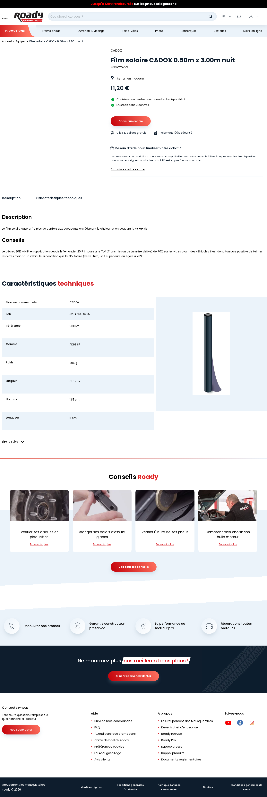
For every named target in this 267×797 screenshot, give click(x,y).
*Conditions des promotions (115, 734)
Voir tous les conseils (133, 567)
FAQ (97, 727)
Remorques (188, 31)
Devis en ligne (252, 31)
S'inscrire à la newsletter (133, 676)
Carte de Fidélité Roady (111, 740)
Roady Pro (168, 740)
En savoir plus (39, 544)
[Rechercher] (210, 16)
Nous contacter (21, 730)
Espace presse (172, 746)
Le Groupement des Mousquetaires (187, 721)
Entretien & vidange (91, 31)
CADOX (116, 50)
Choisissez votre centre (128, 169)
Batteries (220, 31)
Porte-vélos (130, 31)
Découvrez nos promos (41, 626)
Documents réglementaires (181, 759)
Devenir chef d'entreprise (179, 727)
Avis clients (102, 759)
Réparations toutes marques (236, 626)
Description (11, 198)
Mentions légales (91, 787)
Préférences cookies (109, 746)
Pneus (159, 31)
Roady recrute (171, 734)
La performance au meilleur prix (170, 626)
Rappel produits (172, 753)
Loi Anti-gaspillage (107, 753)
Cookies (208, 787)
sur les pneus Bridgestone (134, 4)
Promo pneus (51, 31)
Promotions (15, 31)
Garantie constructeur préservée (107, 626)
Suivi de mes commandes (113, 721)
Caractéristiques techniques (59, 198)
